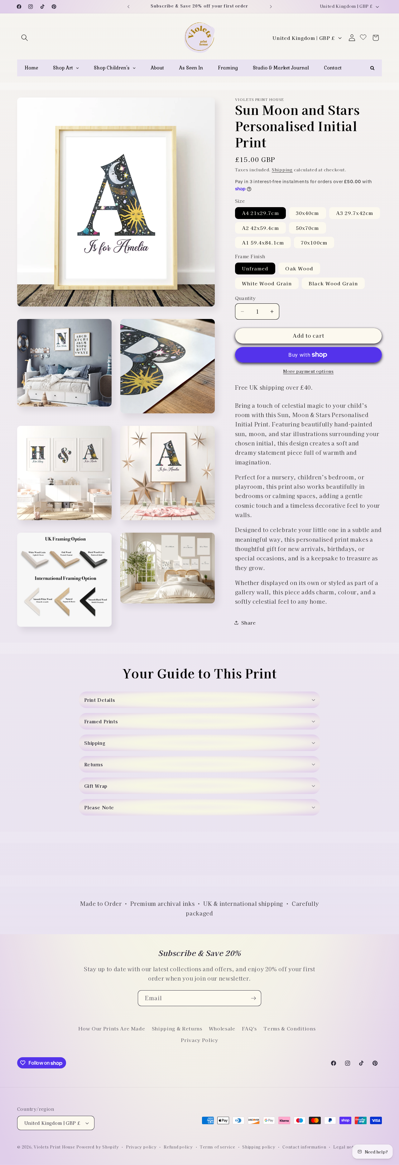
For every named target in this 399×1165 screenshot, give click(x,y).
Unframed (255, 268)
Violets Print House (54, 1146)
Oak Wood (299, 268)
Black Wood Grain (333, 283)
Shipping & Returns (177, 1028)
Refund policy (178, 1146)
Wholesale (222, 1028)
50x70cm (307, 227)
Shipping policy (259, 1146)
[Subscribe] (253, 998)
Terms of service (217, 1146)
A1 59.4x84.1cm (263, 242)
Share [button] (248, 622)
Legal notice (346, 1146)
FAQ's (249, 1028)
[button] (24, 37)
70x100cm (314, 242)
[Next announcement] (271, 6)
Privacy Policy (199, 1039)
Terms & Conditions (289, 1028)
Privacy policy (141, 1146)
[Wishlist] (363, 37)
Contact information (304, 1146)
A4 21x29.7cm (260, 212)
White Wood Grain (267, 283)
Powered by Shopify (97, 1146)
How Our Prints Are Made (111, 1028)
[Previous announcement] (128, 6)
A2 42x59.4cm (260, 227)
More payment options (308, 371)
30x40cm (307, 212)
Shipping (282, 170)
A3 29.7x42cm (354, 212)
